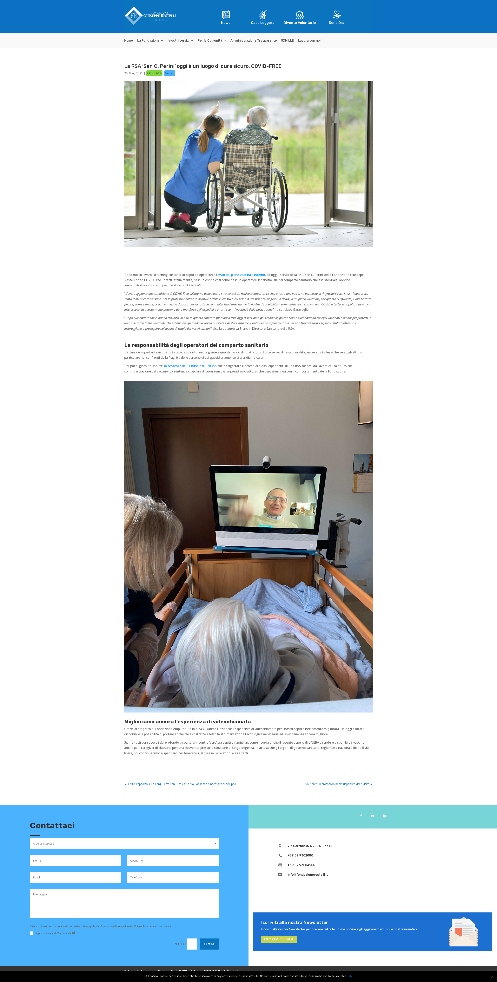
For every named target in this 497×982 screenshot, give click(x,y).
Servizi (169, 73)
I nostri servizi (178, 40)
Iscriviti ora (279, 939)
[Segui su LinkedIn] (384, 816)
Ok (350, 976)
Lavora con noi (309, 40)
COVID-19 (154, 73)
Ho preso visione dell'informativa (53, 933)
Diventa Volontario (300, 23)
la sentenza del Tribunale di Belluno (190, 366)
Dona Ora (336, 23)
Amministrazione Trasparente (253, 40)
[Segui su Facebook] (361, 816)
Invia (209, 944)
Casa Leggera (263, 23)
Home (128, 40)
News (225, 23)
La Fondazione (148, 40)
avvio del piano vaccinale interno (241, 275)
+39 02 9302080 (300, 855)
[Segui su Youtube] (373, 816)
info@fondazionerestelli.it (308, 874)
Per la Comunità (210, 40)
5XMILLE (287, 40)
